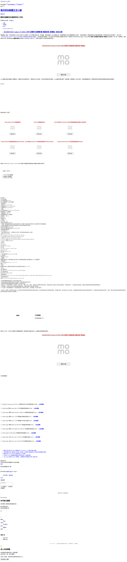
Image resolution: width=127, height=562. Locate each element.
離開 (7, 559)
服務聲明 (76, 543)
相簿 (4, 23)
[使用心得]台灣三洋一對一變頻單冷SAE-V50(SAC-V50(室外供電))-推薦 (19, 450)
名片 (4, 26)
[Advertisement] (52, 96)
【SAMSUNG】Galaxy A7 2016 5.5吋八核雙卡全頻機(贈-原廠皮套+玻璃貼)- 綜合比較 (33, 32)
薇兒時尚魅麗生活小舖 (11, 10)
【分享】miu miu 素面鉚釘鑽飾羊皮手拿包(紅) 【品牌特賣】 (17, 455)
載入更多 (2, 480)
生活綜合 (11, 20)
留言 (11, 471)
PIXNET (53, 543)
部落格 (4, 24)
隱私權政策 (71, 543)
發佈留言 (2, 488)
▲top (2, 477)
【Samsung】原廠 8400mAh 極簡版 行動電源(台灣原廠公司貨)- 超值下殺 (20, 456)
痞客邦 (8, 471)
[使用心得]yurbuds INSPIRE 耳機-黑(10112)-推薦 (14, 453)
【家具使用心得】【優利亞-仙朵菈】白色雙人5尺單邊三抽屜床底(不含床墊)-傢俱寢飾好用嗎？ (25, 452)
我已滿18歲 (3, 559)
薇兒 (2, 464)
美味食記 (11, 475)
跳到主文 (3, 13)
